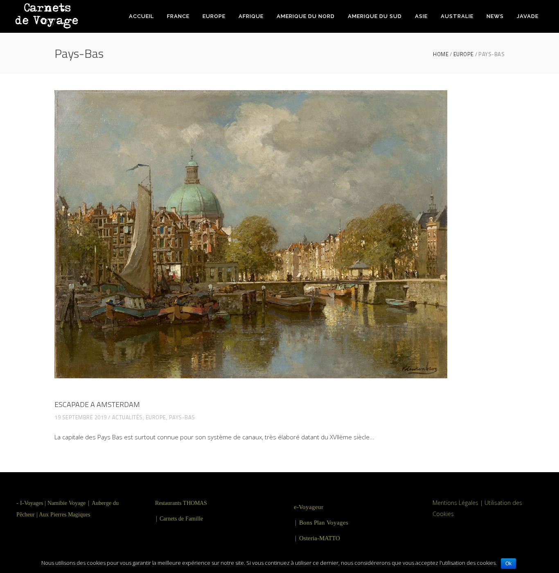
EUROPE (463, 54)
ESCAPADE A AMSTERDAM (97, 404)
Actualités (127, 417)
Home (441, 54)
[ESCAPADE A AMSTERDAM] (250, 234)
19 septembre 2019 (80, 417)
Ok (508, 563)
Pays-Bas (182, 417)
